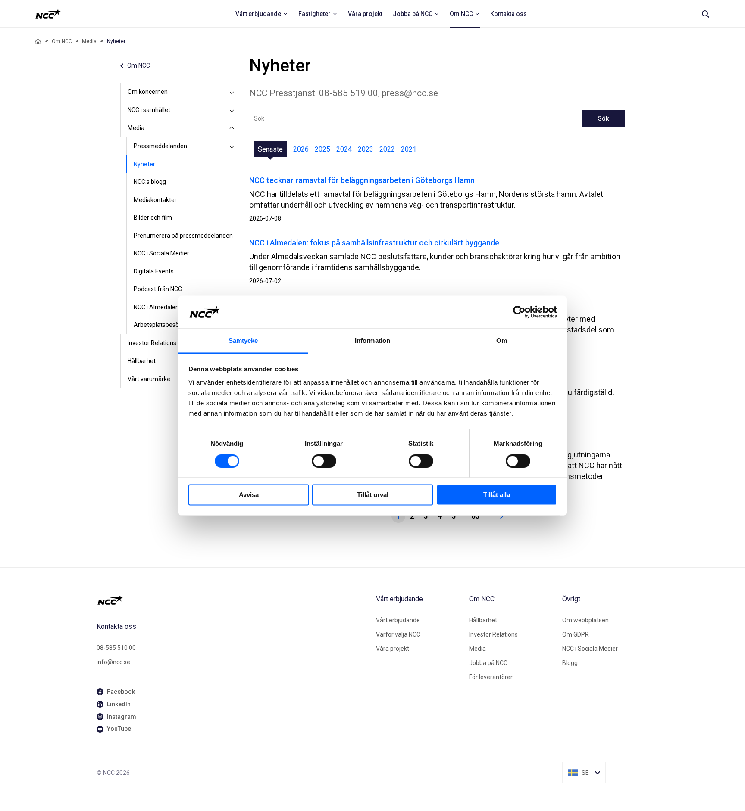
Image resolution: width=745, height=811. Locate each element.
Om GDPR (575, 634)
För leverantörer (491, 677)
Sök (603, 118)
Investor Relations (152, 342)
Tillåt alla (496, 495)
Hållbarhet (142, 360)
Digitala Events (154, 271)
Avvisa (249, 495)
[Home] (37, 41)
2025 (322, 149)
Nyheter (144, 164)
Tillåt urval (372, 495)
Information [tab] (372, 341)
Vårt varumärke (149, 379)
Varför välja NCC (398, 634)
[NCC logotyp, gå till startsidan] (233, 600)
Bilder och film (153, 217)
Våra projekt (392, 648)
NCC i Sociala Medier (161, 253)
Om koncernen (148, 91)
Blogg (570, 662)
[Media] (232, 128)
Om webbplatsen (585, 620)
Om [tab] (501, 341)
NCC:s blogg (150, 181)
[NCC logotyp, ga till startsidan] (48, 14)
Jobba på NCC (488, 662)
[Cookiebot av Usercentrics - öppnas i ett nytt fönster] (519, 311)
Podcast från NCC (158, 289)
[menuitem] (261, 14)
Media (89, 41)
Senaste (270, 149)
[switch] (324, 461)
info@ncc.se (113, 662)
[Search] (705, 14)
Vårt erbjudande (398, 620)
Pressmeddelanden (160, 146)
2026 (301, 149)
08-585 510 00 (116, 647)
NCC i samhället (149, 109)
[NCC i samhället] (232, 110)
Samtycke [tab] (243, 341)
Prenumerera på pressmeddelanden (183, 235)
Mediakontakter (155, 199)
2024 (344, 149)
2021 (408, 149)
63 (475, 516)
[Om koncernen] (232, 92)
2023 (365, 149)
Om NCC (62, 41)
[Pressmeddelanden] (232, 146)
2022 (387, 149)
